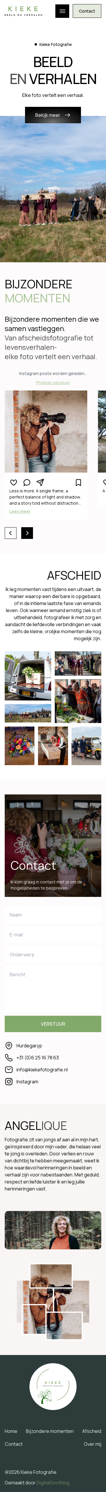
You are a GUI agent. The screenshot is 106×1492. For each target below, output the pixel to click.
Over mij (92, 1444)
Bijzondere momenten (50, 1431)
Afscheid (91, 1431)
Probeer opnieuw (53, 382)
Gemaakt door (37, 1482)
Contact (87, 11)
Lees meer (20, 511)
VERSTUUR (53, 1024)
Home (11, 1431)
